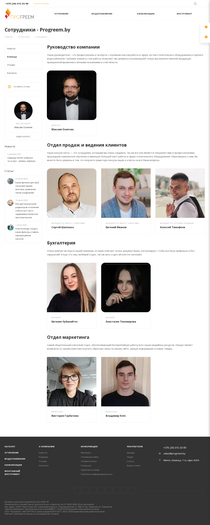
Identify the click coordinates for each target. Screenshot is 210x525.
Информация (89, 446)
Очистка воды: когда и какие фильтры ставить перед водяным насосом (27, 233)
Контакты (44, 465)
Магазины (86, 452)
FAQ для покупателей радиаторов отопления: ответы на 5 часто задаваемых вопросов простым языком (27, 211)
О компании (47, 446)
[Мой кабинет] (204, 4)
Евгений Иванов (116, 227)
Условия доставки (90, 457)
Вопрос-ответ (134, 465)
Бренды (131, 452)
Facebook (85, 490)
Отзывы (43, 461)
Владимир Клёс (116, 415)
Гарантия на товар (90, 469)
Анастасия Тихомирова (121, 321)
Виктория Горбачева (65, 415)
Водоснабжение (15, 458)
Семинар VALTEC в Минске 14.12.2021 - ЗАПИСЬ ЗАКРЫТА (21, 159)
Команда (43, 457)
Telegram (101, 490)
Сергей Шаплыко (63, 227)
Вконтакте (77, 490)
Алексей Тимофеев (172, 227)
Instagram (93, 490)
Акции (130, 457)
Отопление (12, 452)
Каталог (10, 446)
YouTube (109, 490)
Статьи (9, 171)
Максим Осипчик (63, 129)
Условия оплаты (89, 461)
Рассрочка (86, 465)
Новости (10, 146)
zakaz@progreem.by (174, 453)
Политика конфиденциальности (96, 474)
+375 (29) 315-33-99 (16, 3)
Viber (124, 490)
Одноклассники (116, 490)
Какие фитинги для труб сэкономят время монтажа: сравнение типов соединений (27, 187)
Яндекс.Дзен (132, 490)
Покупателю (135, 446)
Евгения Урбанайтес (65, 321)
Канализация (13, 465)
